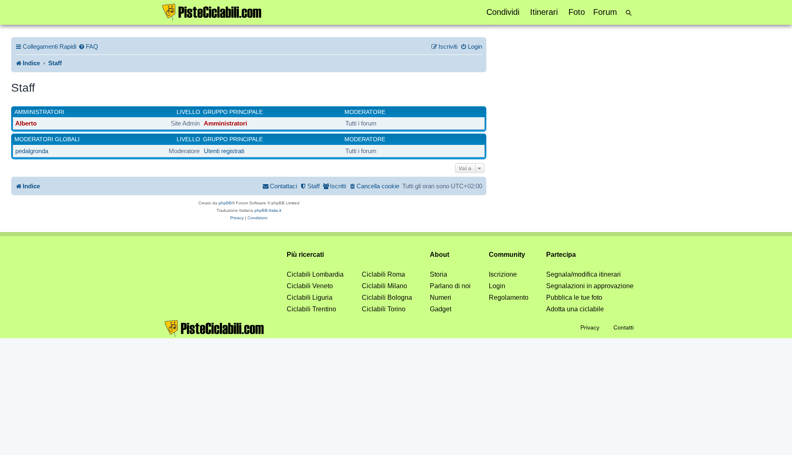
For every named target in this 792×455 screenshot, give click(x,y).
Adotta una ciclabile (575, 309)
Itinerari (544, 12)
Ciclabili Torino (383, 309)
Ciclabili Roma (383, 274)
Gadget (440, 309)
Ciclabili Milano (384, 285)
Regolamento (508, 297)
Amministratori (39, 112)
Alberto (26, 123)
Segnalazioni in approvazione (590, 285)
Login (497, 285)
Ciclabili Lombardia (315, 274)
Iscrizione (503, 274)
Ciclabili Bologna (387, 297)
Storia (438, 274)
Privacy (589, 327)
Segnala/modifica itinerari (583, 274)
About (439, 254)
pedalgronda (31, 150)
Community (507, 254)
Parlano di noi (450, 285)
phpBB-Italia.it (268, 210)
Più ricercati (305, 254)
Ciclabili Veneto (310, 285)
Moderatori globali (47, 139)
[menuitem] (88, 47)
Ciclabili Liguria (309, 297)
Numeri (440, 297)
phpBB (225, 203)
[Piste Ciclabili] (212, 11)
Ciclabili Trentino (311, 309)
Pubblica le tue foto (574, 297)
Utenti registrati (224, 150)
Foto (576, 12)
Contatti (623, 327)
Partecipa (561, 254)
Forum (605, 12)
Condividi (502, 12)
